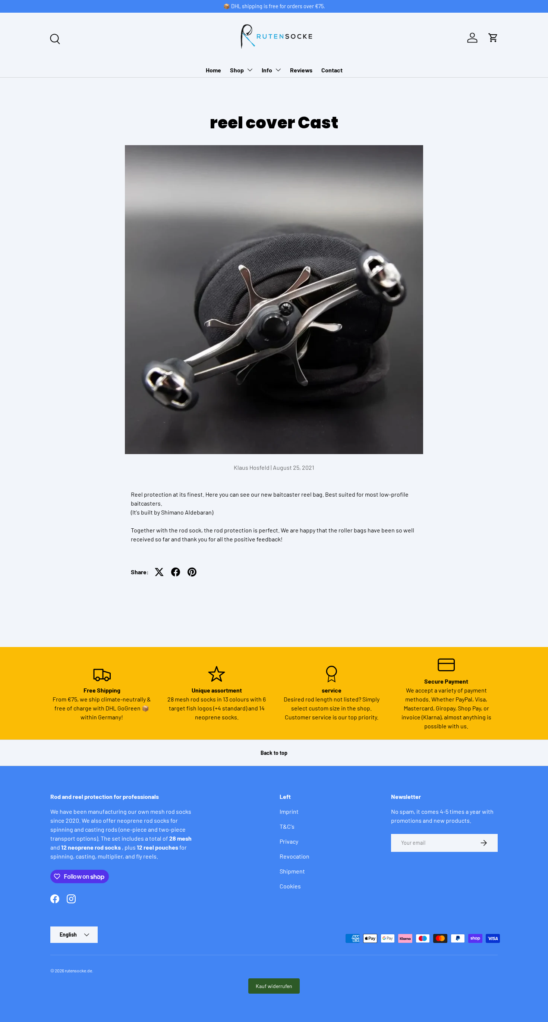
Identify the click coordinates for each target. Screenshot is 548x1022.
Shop (237, 70)
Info (267, 70)
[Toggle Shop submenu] (249, 69)
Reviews (301, 70)
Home (213, 70)
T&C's (287, 826)
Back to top (274, 753)
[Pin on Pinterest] (192, 572)
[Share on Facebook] (175, 572)
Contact (332, 70)
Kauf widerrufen (274, 986)
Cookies (290, 886)
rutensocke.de (78, 970)
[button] (493, 37)
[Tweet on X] (159, 572)
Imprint (289, 811)
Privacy (289, 841)
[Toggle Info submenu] (278, 69)
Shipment (292, 871)
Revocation (294, 856)
